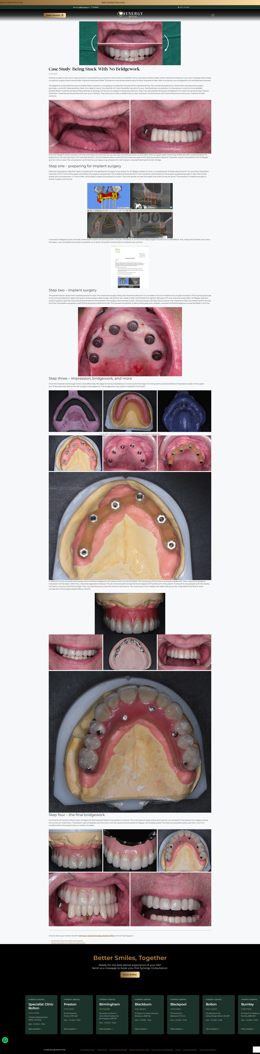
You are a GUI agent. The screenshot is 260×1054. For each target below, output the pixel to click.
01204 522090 (211, 1009)
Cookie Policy (102, 1050)
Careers (178, 1050)
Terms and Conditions (207, 1050)
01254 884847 (140, 1009)
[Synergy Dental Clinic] (130, 15)
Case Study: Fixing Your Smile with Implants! (67, 941)
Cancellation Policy (87, 1050)
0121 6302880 (104, 1009)
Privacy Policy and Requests (162, 1050)
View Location (34, 1029)
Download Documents (118, 1050)
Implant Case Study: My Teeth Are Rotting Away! (68, 943)
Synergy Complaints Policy (139, 1050)
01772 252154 (69, 1009)
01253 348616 (175, 1009)
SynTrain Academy (190, 1050)
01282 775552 (246, 1009)
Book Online (130, 974)
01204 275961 (33, 1013)
